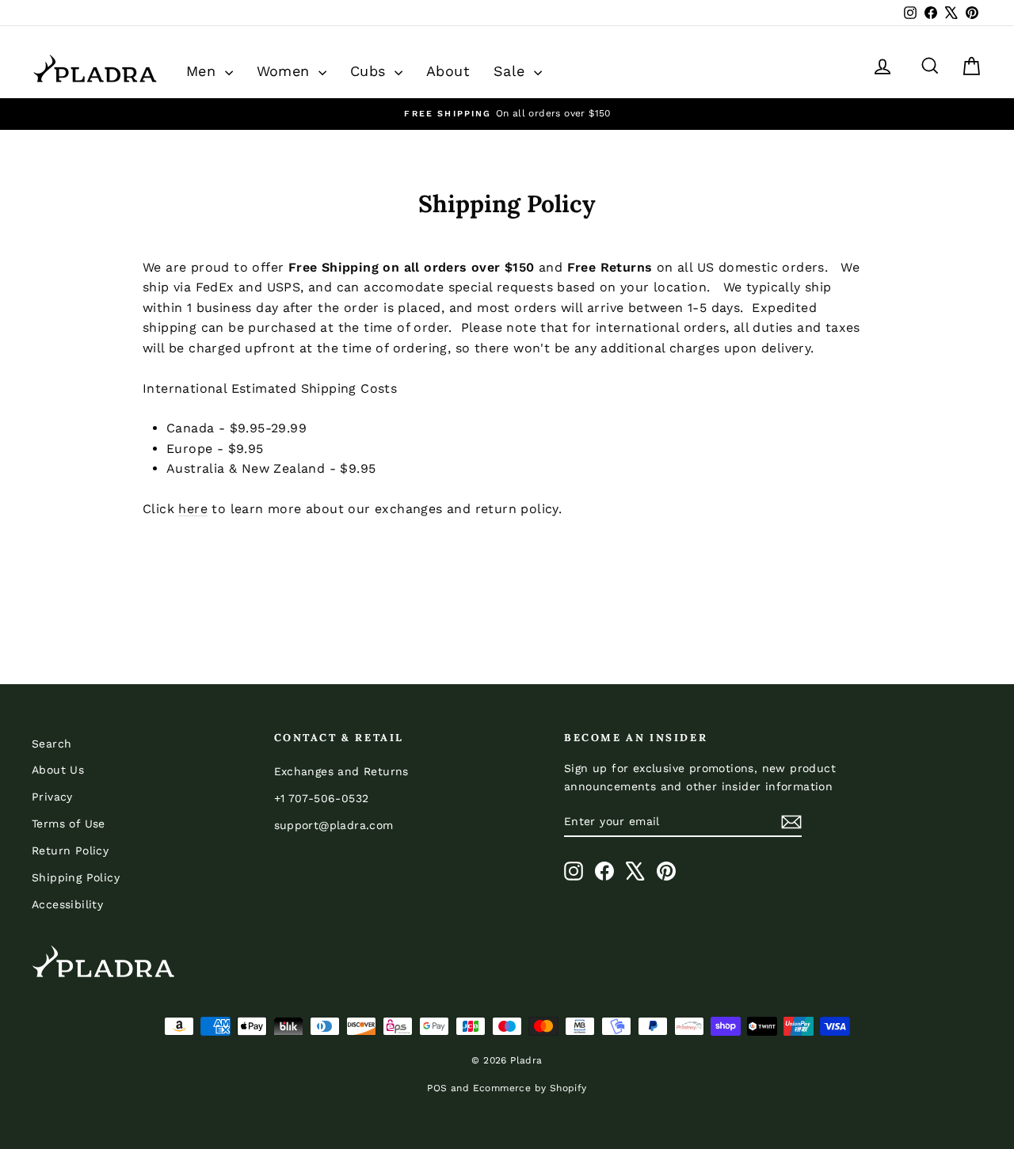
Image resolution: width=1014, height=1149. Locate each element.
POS (437, 1088)
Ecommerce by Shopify (530, 1088)
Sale (512, 71)
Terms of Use (68, 823)
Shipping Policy (76, 877)
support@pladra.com (334, 825)
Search (51, 743)
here (193, 508)
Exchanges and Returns (341, 771)
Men (203, 71)
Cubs (370, 71)
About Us (58, 769)
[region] (507, 113)
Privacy (52, 796)
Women (285, 71)
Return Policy (70, 850)
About (448, 71)
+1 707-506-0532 (321, 798)
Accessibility (67, 904)
